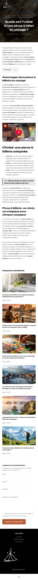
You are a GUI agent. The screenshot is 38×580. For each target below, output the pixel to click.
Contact (19, 537)
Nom (4, 474)
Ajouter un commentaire (10, 497)
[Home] (19, 576)
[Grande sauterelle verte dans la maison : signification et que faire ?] (19, 282)
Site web (5, 489)
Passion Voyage (26, 34)
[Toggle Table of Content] (14, 69)
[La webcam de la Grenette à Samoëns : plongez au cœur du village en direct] (19, 374)
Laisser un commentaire (14, 522)
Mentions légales (18, 539)
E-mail (4, 481)
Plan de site (19, 541)
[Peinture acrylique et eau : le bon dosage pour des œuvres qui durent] (19, 344)
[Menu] (35, 4)
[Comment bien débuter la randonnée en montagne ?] (19, 436)
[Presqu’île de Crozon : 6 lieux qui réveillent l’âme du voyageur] (19, 405)
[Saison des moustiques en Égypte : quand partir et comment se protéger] (19, 313)
